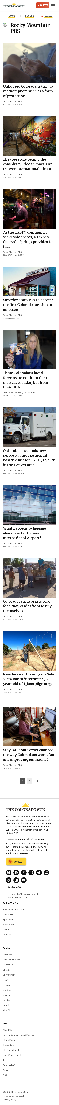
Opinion (7, 995)
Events (6, 929)
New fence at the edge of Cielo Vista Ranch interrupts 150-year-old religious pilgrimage (28, 679)
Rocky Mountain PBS (12, 101)
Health (6, 980)
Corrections (8, 1045)
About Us (7, 1030)
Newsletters (8, 924)
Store (5, 1070)
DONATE (44, 5)
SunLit (6, 1005)
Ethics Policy (9, 1040)
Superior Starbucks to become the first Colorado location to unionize (28, 305)
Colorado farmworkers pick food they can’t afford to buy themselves (27, 606)
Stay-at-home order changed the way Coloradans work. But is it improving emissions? (29, 755)
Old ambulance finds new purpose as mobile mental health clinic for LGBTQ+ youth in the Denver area (29, 458)
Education (8, 964)
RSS (5, 1075)
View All (6, 1010)
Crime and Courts (11, 959)
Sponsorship (9, 919)
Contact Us (8, 914)
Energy (6, 969)
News (11, 16)
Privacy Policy (9, 1100)
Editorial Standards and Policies (18, 1035)
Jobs (5, 1060)
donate (48, 16)
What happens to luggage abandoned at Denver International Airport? (24, 533)
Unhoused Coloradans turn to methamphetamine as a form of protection (28, 91)
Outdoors (7, 990)
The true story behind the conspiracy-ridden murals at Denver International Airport (28, 164)
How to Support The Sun (14, 909)
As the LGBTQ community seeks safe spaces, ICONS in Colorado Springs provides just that (29, 240)
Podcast (7, 934)
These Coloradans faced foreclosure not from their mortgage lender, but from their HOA (25, 380)
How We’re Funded (12, 1055)
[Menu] (53, 5)
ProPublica (8, 393)
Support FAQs (9, 1065)
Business (7, 954)
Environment (9, 975)
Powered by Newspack (13, 1096)
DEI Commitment (11, 1050)
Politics (6, 1000)
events (29, 16)
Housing (7, 985)
